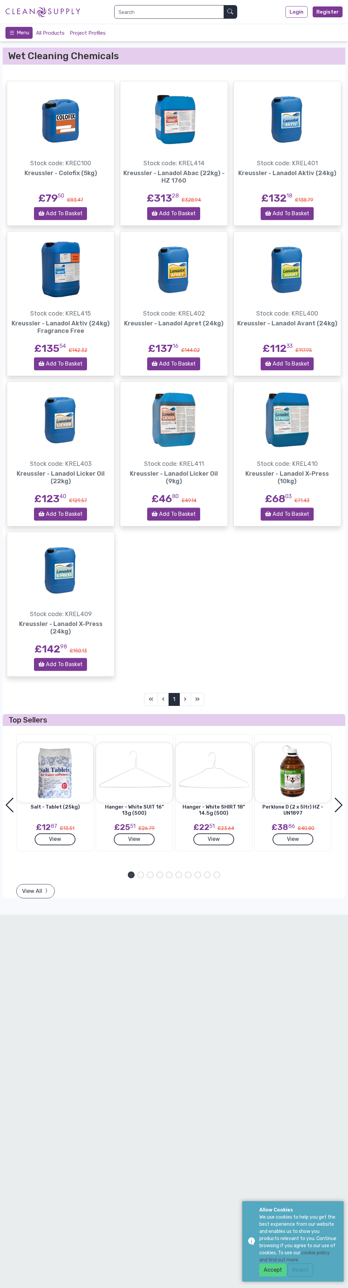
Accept (273, 1270)
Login (296, 12)
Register (327, 12)
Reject (300, 1270)
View (55, 839)
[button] (131, 874)
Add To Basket (64, 213)
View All (33, 891)
